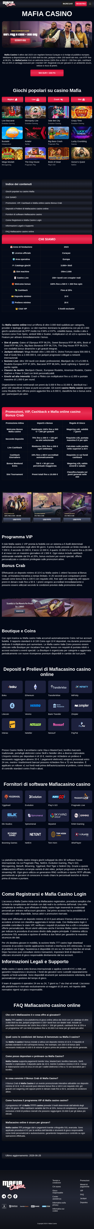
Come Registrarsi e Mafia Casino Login (23, 220)
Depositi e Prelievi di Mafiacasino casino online (27, 209)
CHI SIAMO (11, 197)
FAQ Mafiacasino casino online (20, 231)
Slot (79, 99)
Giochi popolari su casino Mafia (20, 191)
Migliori (11, 99)
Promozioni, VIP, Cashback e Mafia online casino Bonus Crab (34, 203)
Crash (56, 99)
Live (34, 99)
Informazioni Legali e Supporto (20, 226)
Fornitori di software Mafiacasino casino (24, 214)
